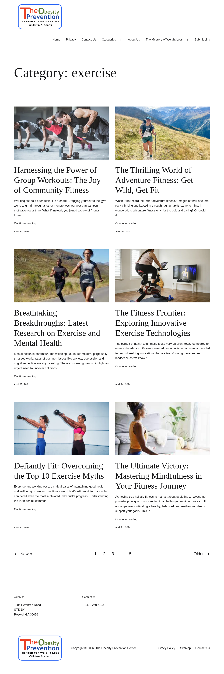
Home (56, 39)
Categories (109, 39)
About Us (134, 39)
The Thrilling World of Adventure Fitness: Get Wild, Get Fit (154, 180)
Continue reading (25, 223)
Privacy (71, 39)
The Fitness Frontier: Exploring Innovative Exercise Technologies (152, 322)
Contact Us (89, 39)
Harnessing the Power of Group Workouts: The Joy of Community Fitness (57, 180)
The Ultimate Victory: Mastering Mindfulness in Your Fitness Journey (158, 475)
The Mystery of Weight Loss (164, 39)
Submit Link (202, 39)
